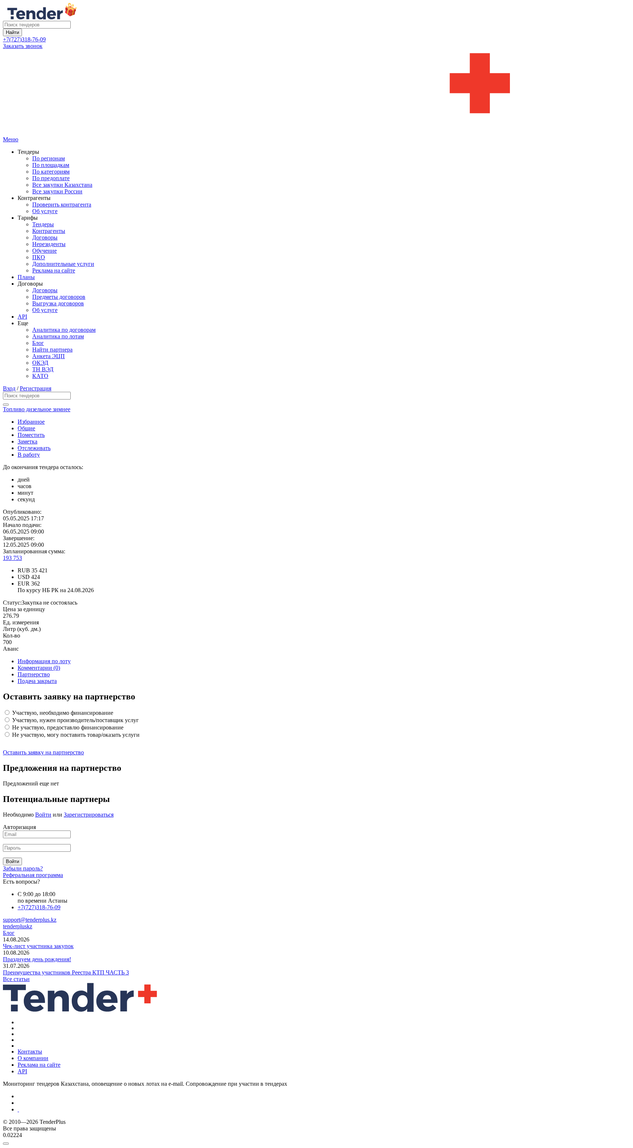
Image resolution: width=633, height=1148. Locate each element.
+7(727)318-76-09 (24, 39)
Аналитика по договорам (64, 330)
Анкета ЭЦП (48, 356)
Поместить (31, 435)
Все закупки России (57, 191)
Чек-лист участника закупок (38, 946)
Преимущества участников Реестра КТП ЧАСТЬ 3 (66, 972)
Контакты (30, 1051)
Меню (10, 139)
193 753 (12, 558)
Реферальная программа (33, 875)
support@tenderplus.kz (29, 920)
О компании (33, 1058)
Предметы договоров (58, 297)
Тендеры (43, 224)
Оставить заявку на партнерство (43, 752)
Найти (12, 32)
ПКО (38, 257)
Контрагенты (48, 231)
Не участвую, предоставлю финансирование (67, 727)
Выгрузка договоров (58, 303)
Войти (43, 814)
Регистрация (35, 388)
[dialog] (316, 1141)
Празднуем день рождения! (37, 959)
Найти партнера (52, 349)
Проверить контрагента (61, 204)
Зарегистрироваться (89, 814)
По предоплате (51, 178)
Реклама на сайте (53, 270)
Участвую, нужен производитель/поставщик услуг (75, 720)
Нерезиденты (49, 244)
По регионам (48, 158)
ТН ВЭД (42, 369)
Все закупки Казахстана (62, 185)
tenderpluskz (17, 926)
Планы (26, 277)
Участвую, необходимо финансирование (62, 713)
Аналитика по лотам (58, 336)
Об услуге (45, 211)
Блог (38, 343)
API (22, 316)
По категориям (51, 171)
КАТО (40, 376)
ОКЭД (40, 363)
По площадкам (50, 165)
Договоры (45, 237)
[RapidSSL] (324, 1109)
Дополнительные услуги (63, 264)
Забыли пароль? (23, 868)
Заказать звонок (22, 46)
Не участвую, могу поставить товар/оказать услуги (75, 735)
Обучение (44, 251)
